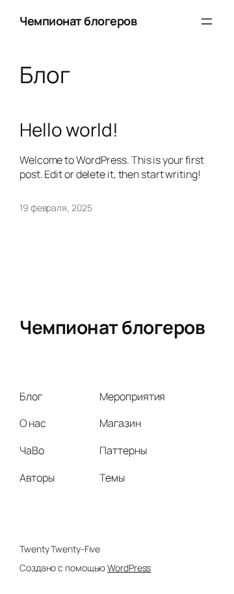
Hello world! (69, 130)
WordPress (129, 568)
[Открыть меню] (206, 21)
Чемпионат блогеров (78, 21)
